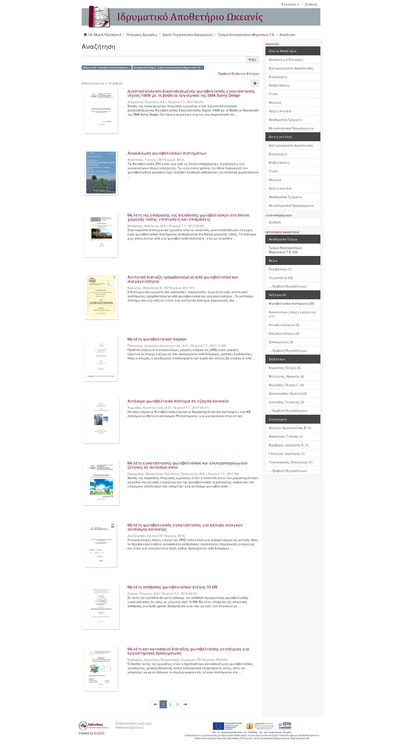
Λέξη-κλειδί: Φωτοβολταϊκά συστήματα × (106, 67)
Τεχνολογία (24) (281, 278)
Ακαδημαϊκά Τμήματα (285, 119)
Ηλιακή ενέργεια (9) (284, 325)
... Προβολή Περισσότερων (288, 286)
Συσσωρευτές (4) (281, 342)
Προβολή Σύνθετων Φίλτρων (238, 73)
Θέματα (275, 102)
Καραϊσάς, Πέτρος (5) (285, 368)
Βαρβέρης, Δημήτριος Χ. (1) (289, 445)
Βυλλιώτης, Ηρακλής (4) (286, 376)
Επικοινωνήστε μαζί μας (134, 723)
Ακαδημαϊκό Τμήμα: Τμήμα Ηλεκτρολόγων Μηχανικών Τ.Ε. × (168, 67)
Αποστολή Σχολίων (129, 727)
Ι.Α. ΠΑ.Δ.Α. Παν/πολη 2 (104, 34)
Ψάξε (252, 59)
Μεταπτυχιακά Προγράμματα (291, 128)
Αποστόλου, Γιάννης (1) (286, 436)
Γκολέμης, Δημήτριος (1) (287, 453)
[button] (290, 4)
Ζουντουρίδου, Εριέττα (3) (288, 393)
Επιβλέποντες (279, 85)
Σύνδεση (275, 222)
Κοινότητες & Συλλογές (286, 59)
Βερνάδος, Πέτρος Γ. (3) (286, 385)
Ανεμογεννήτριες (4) (284, 333)
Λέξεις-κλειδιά (280, 111)
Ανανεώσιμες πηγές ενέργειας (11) (292, 314)
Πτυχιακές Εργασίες (142, 34)
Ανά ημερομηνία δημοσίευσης (291, 68)
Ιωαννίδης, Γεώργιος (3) (286, 402)
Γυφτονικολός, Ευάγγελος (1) (291, 462)
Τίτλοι (273, 94)
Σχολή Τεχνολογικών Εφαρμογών (188, 34)
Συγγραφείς (278, 77)
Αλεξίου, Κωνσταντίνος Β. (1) (290, 428)
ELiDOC (99, 733)
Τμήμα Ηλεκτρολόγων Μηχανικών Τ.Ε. (246, 34)
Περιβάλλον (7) (280, 269)
